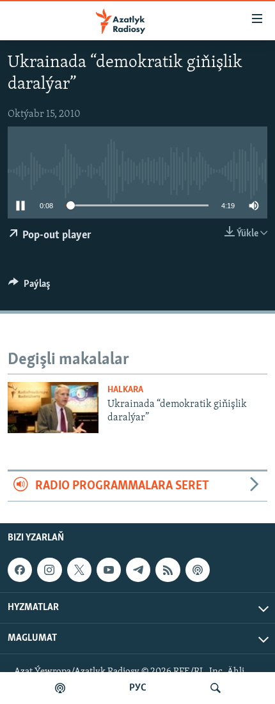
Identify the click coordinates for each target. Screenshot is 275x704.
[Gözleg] (215, 688)
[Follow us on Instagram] (49, 570)
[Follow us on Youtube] (109, 570)
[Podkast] (60, 688)
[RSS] (167, 570)
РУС (137, 688)
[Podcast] (197, 570)
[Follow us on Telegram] (138, 570)
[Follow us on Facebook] (20, 570)
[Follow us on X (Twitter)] (79, 570)
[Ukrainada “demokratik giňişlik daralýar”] (53, 407)
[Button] (29, 287)
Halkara (125, 390)
